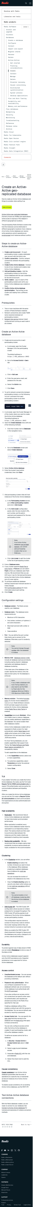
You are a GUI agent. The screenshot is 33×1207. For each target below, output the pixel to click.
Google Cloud (4, 1187)
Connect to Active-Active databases (13, 1108)
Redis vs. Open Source (7, 1164)
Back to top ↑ (26, 1124)
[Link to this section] (19, 246)
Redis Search (22, 731)
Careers (3, 1177)
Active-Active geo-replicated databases (15, 214)
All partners (4, 1192)
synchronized (6, 235)
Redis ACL (18, 1053)
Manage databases (22, 176)
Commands (7, 157)
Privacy (9, 1204)
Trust (2, 1204)
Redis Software (15, 176)
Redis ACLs (19, 1020)
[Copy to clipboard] (29, 405)
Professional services (7, 1200)
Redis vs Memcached (7, 1160)
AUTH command (12, 991)
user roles (8, 1018)
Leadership (4, 1175)
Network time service (11, 319)
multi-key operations (18, 886)
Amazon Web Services (7, 1185)
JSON (6, 733)
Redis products (10, 22)
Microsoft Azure (5, 1190)
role (14, 1048)
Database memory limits (22, 658)
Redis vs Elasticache (6, 1157)
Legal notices (27, 1204)
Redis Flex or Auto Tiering (17, 709)
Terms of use (17, 1204)
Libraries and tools (12, 16)
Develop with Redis (12, 11)
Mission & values (5, 1172)
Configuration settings (14, 588)
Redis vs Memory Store (7, 1162)
